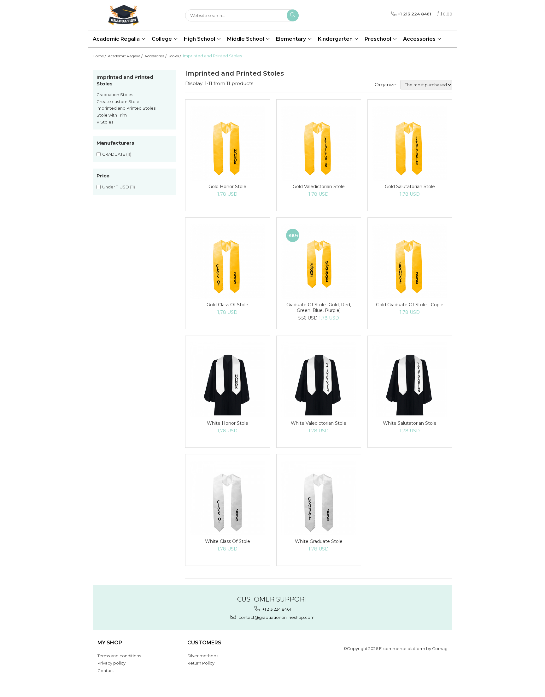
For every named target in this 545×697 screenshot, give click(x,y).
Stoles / (175, 56)
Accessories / (155, 56)
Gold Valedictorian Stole (319, 186)
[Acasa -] (124, 15)
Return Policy (200, 662)
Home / (100, 56)
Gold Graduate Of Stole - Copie (409, 305)
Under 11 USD (115, 186)
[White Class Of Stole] (227, 498)
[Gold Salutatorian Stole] (409, 143)
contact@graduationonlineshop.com (275, 617)
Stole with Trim (112, 115)
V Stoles (105, 121)
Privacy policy (111, 662)
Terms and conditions (119, 655)
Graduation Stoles (115, 94)
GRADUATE (113, 154)
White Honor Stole (227, 423)
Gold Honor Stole (227, 186)
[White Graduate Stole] (318, 498)
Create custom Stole (118, 101)
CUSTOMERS (204, 643)
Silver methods (202, 655)
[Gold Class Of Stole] (227, 261)
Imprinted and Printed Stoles (126, 108)
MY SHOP (109, 643)
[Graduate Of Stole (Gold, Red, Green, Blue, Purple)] (318, 261)
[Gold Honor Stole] (227, 143)
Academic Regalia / (126, 56)
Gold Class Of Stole (227, 305)
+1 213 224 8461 (276, 609)
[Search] (293, 15)
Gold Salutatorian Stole (410, 186)
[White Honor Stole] (227, 379)
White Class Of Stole (227, 541)
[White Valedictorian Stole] (318, 379)
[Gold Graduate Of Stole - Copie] (409, 261)
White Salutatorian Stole (410, 423)
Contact (105, 670)
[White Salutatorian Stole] (409, 379)
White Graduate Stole (319, 541)
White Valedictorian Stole (318, 423)
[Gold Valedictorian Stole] (318, 143)
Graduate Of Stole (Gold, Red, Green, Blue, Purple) (318, 307)
